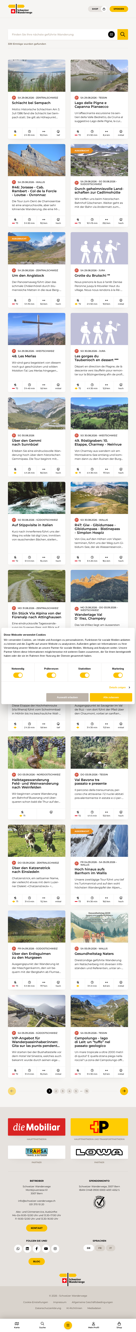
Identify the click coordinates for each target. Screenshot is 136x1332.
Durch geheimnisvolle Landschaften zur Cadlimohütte (99, 190)
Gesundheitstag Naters (94, 954)
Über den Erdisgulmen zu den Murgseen (31, 955)
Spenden (119, 9)
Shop (95, 9)
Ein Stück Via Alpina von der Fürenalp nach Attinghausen (36, 615)
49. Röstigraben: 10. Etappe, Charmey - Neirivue (98, 442)
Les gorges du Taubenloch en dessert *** (96, 358)
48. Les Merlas (24, 356)
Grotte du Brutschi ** (92, 275)
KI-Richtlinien (74, 1308)
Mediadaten (94, 1308)
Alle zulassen (111, 697)
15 (87, 1091)
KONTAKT (37, 1228)
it (110, 1248)
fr (100, 1248)
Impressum (60, 1302)
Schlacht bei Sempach (31, 103)
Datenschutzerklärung (48, 1308)
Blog (36, 1261)
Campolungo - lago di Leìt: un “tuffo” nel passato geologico (92, 1042)
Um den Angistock (28, 275)
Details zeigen (117, 687)
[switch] (51, 675)
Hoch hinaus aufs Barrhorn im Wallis (91, 871)
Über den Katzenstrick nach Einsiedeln (31, 870)
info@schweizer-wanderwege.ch (36, 1200)
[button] (68, 1325)
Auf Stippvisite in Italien (32, 525)
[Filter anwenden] (122, 34)
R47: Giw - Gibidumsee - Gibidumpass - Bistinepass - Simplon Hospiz (97, 528)
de (88, 1248)
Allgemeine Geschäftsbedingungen (92, 1302)
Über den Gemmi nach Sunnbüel (26, 442)
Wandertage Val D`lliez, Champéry (90, 616)
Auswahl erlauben (67, 697)
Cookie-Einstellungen (35, 1302)
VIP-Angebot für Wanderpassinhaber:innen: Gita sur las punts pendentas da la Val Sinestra (36, 1042)
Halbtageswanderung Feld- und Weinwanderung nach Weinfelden (35, 783)
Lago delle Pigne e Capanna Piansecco (91, 104)
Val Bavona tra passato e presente (91, 781)
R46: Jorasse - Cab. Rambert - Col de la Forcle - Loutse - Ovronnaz (34, 191)
